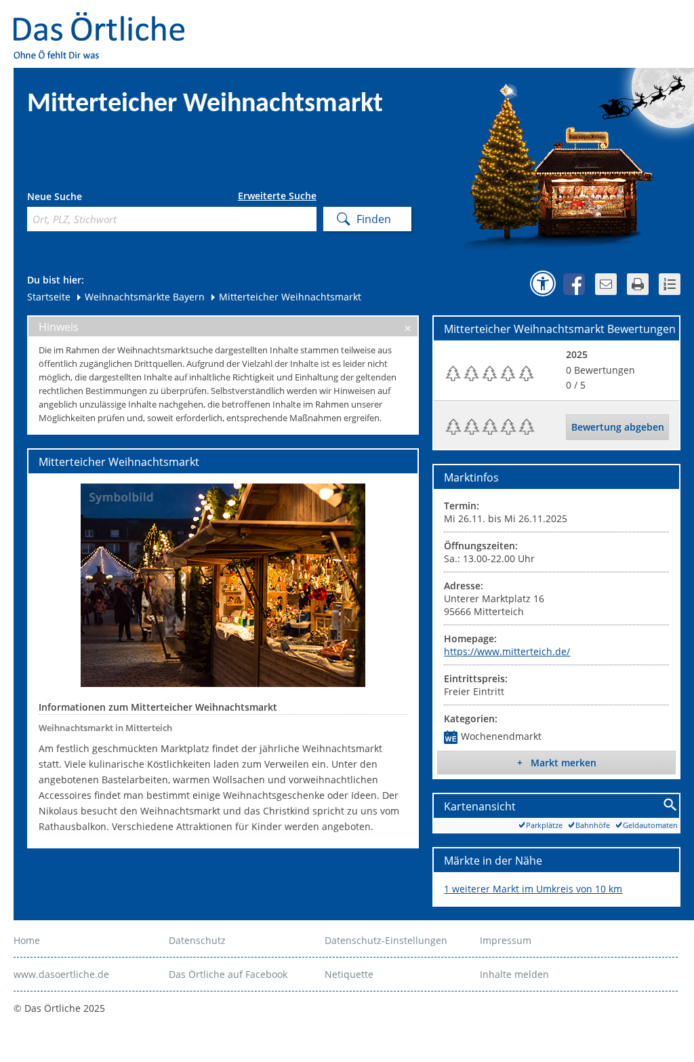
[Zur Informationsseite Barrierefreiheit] (543, 283)
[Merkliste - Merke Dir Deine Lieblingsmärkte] (669, 284)
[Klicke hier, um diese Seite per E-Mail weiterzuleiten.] (606, 284)
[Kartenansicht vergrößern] (671, 805)
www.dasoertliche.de (61, 974)
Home (27, 940)
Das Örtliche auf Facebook (228, 974)
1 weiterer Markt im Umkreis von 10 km (533, 888)
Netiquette (349, 974)
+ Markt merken (556, 762)
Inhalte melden (514, 974)
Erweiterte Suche (277, 196)
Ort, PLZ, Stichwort (87, 198)
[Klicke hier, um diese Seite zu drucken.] (638, 284)
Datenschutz (197, 940)
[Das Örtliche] (105, 20)
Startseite (48, 296)
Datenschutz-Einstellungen (386, 940)
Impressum (505, 940)
